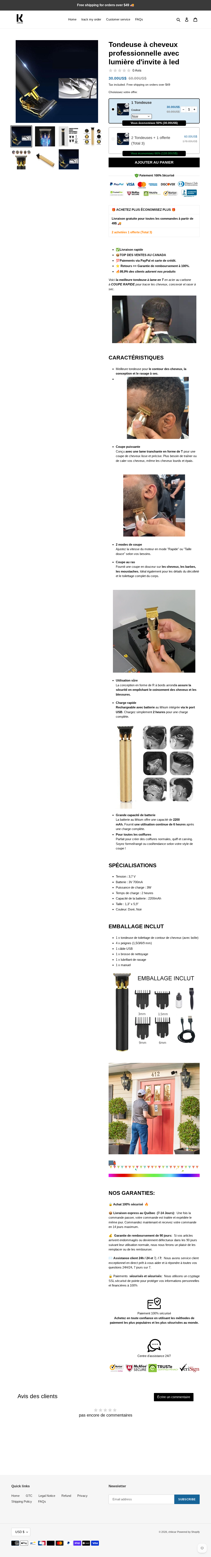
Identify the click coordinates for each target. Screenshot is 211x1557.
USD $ (19, 1532)
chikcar (172, 1532)
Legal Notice (47, 1495)
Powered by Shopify (188, 1532)
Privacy (82, 1495)
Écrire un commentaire (173, 1397)
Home (15, 1495)
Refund (66, 1495)
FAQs (42, 1501)
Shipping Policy (21, 1501)
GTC (29, 1495)
